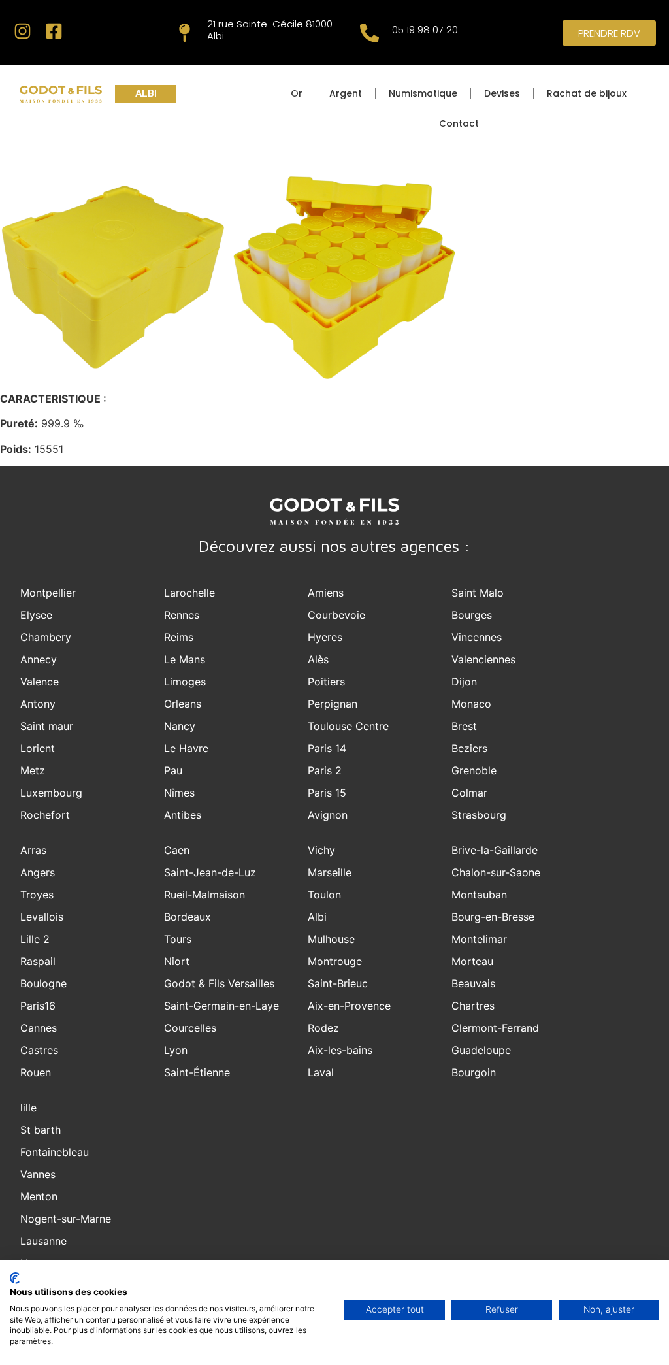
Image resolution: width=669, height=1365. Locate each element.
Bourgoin (473, 1072)
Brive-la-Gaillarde (494, 850)
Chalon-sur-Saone (495, 872)
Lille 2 (35, 939)
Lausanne (43, 1240)
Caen (176, 850)
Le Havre (186, 748)
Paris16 (38, 1005)
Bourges (471, 614)
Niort (176, 961)
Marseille (329, 872)
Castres (39, 1050)
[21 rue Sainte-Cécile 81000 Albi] (184, 33)
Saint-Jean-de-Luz (210, 872)
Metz (32, 770)
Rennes (181, 614)
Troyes (37, 894)
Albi (317, 916)
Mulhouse (331, 939)
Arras (33, 850)
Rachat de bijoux (587, 93)
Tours (177, 939)
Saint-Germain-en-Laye (221, 1005)
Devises (502, 93)
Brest (464, 725)
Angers (37, 872)
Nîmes (179, 792)
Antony (38, 703)
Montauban (479, 894)
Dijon (464, 681)
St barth (40, 1129)
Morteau (472, 961)
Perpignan (332, 703)
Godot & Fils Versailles (219, 983)
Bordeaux (187, 916)
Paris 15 (327, 792)
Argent (345, 93)
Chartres (473, 1005)
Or (296, 93)
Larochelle (189, 592)
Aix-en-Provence (349, 1005)
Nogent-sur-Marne (65, 1218)
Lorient (37, 748)
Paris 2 (325, 770)
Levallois (41, 916)
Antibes (182, 814)
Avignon (328, 814)
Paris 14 (327, 748)
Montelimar (479, 939)
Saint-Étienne (197, 1072)
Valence (39, 681)
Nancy (179, 725)
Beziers (469, 748)
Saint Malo (477, 592)
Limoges (185, 681)
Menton (38, 1196)
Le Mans (184, 659)
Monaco (471, 703)
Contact (459, 123)
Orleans (182, 703)
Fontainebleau (54, 1152)
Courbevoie (336, 614)
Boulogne (43, 983)
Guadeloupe (481, 1050)
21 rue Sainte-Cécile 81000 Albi (270, 29)
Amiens (326, 592)
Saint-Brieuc (338, 983)
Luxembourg (51, 792)
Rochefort (45, 814)
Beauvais (473, 983)
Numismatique (423, 93)
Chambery (45, 637)
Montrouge (335, 961)
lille (28, 1107)
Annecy (38, 659)
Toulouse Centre (348, 725)
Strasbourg (478, 814)
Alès (318, 659)
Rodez (323, 1027)
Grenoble (474, 770)
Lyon (176, 1050)
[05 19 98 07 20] (369, 33)
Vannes (38, 1174)
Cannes (38, 1027)
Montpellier (48, 592)
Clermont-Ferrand (495, 1027)
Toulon (324, 894)
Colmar (469, 792)
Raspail (38, 961)
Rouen (35, 1072)
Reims (178, 637)
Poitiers (326, 681)
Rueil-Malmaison (204, 894)
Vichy (321, 850)
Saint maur (46, 725)
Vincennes (476, 637)
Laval (321, 1072)
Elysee (36, 614)
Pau (173, 770)
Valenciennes (483, 659)
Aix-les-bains (340, 1050)
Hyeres (325, 637)
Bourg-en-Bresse (492, 916)
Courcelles (190, 1027)
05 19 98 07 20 (425, 30)
